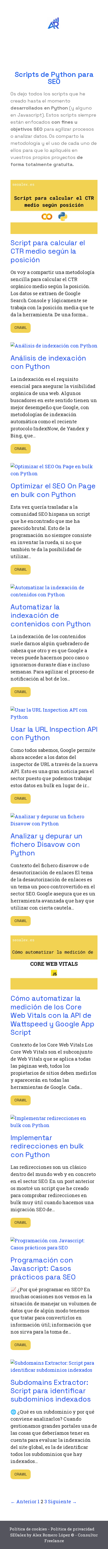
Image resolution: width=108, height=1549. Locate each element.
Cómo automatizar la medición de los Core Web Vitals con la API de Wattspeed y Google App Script (52, 1015)
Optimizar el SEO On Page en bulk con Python (52, 490)
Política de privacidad (72, 1528)
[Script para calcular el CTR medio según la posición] (54, 230)
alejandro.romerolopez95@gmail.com (51, 5)
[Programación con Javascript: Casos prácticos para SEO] (54, 1247)
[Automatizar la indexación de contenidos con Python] (54, 594)
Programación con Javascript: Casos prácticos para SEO (43, 1268)
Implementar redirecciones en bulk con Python (47, 1146)
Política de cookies (28, 1528)
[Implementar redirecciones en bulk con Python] (54, 1125)
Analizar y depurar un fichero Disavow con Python (46, 844)
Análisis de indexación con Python (48, 362)
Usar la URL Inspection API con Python (54, 733)
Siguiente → (62, 1501)
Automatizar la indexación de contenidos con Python (50, 615)
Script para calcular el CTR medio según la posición (47, 251)
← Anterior (23, 1501)
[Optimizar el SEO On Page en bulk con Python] (54, 473)
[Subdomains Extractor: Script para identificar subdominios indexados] (54, 1370)
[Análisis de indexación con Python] (54, 345)
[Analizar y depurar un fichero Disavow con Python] (54, 823)
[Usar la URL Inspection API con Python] (54, 717)
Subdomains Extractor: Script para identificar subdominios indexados (50, 1391)
